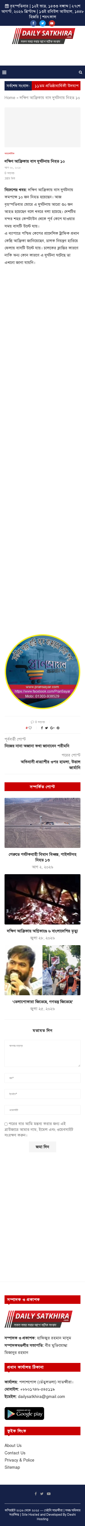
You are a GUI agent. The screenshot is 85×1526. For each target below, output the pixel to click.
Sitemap (12, 1467)
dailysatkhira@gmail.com (41, 1396)
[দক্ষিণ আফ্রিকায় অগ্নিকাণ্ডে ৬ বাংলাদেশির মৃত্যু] (42, 899)
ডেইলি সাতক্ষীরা (53, 1510)
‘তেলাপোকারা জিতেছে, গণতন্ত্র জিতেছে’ (42, 1001)
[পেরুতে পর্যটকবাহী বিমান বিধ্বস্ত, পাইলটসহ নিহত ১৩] (42, 823)
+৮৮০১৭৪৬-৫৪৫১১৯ (37, 1389)
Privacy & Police (19, 1460)
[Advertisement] (43, 56)
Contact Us (15, 1453)
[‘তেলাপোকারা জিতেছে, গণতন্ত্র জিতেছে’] (42, 970)
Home (10, 97)
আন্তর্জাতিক (9, 153)
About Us (13, 1445)
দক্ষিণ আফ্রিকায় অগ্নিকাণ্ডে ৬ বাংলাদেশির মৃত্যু (42, 931)
